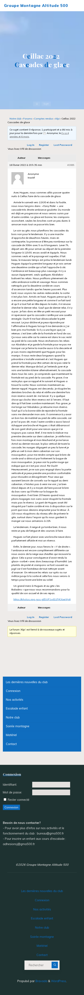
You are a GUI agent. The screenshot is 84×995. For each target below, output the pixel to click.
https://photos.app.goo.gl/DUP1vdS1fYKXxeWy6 (42, 599)
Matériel (11, 735)
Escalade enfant (17, 708)
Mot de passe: (12, 792)
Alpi (57, 118)
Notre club (15, 118)
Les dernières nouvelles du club (27, 682)
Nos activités (14, 700)
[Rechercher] (55, 965)
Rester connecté (18, 800)
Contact (11, 744)
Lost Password (63, 145)
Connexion (13, 691)
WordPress (58, 981)
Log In (30, 145)
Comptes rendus (43, 118)
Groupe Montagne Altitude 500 (36, 5)
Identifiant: (10, 784)
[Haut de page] (68, 979)
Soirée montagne (17, 726)
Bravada (41, 981)
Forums (27, 118)
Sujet (46, 104)
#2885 (71, 165)
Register (44, 145)
